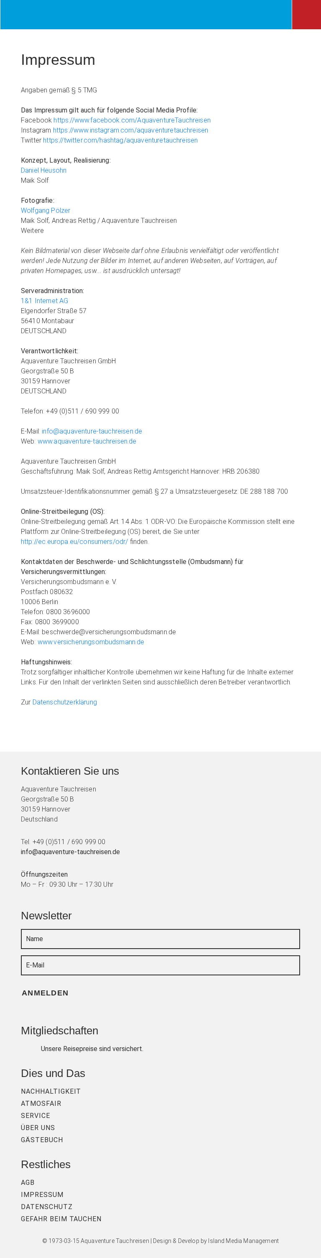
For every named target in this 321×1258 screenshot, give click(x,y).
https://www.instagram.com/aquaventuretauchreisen (131, 130)
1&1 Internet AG (44, 301)
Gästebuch (42, 1140)
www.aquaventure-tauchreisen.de (87, 441)
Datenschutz (47, 1207)
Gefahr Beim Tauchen (61, 1219)
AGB (28, 1183)
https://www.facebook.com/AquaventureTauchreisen (132, 120)
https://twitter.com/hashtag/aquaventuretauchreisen (120, 140)
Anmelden (46, 993)
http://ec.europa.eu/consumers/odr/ (74, 542)
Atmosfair (41, 1103)
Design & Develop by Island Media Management (216, 1241)
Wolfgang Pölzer (45, 210)
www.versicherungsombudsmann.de (91, 642)
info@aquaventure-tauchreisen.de (92, 431)
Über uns (38, 1128)
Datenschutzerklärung (65, 702)
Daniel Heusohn (43, 170)
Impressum (42, 1195)
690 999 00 (88, 842)
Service (35, 1116)
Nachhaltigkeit (51, 1091)
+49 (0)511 (49, 842)
